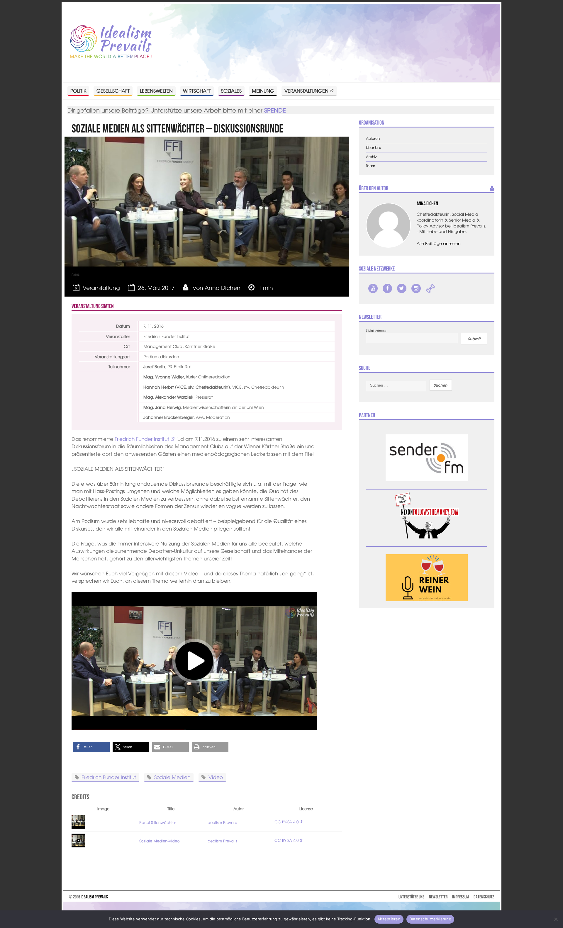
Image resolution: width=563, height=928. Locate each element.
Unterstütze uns (411, 896)
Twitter (401, 288)
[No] (556, 919)
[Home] (111, 42)
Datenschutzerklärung (430, 919)
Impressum (460, 896)
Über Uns (373, 147)
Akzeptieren (389, 919)
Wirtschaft (197, 90)
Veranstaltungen (306, 90)
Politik (78, 90)
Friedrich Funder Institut (142, 438)
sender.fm (430, 288)
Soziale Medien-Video (159, 841)
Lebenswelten (156, 90)
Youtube (373, 288)
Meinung (263, 90)
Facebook (387, 288)
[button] (91, 747)
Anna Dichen (222, 287)
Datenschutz (484, 896)
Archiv (371, 156)
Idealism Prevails (222, 822)
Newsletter (438, 896)
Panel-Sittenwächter (157, 822)
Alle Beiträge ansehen (439, 243)
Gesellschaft (113, 90)
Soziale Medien (172, 777)
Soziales (231, 90)
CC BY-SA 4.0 (286, 822)
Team (370, 165)
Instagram (416, 288)
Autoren (373, 138)
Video (215, 777)
